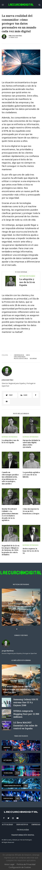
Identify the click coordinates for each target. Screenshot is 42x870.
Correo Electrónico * (16, 427)
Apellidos (11, 445)
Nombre (11, 436)
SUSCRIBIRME (16, 472)
